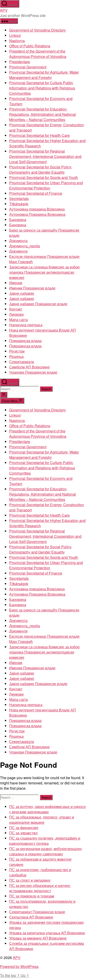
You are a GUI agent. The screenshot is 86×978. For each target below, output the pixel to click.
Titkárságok (18, 203)
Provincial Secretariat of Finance (35, 193)
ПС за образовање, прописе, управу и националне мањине (41, 819)
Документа (18, 240)
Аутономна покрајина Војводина (37, 209)
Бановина (17, 219)
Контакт (15, 309)
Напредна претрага (25, 324)
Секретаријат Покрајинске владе (37, 911)
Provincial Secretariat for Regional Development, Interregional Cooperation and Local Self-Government (45, 156)
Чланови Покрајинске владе (33, 372)
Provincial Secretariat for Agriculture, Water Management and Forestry (44, 75)
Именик (15, 282)
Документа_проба (24, 246)
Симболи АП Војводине (29, 367)
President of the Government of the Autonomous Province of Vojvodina (37, 54)
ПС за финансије (23, 827)
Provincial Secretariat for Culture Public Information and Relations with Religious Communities (42, 88)
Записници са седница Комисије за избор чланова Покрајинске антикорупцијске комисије (44, 272)
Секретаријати (21, 361)
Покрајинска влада (25, 340)
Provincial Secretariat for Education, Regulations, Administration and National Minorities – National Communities (42, 114)
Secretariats (19, 198)
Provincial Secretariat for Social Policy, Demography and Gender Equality (40, 169)
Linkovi (15, 35)
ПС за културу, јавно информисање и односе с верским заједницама (47, 809)
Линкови (16, 314)
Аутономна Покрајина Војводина (37, 214)
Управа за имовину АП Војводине (38, 938)
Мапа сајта (18, 319)
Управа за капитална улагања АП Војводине (47, 932)
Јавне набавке (21, 293)
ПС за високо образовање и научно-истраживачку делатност (40, 888)
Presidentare (19, 61)
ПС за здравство (23, 832)
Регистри (17, 351)
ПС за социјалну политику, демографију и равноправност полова (44, 840)
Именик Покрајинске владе (32, 288)
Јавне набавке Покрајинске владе (38, 303)
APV (4, 10)
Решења (16, 356)
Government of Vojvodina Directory (37, 30)
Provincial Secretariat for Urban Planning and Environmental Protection (46, 185)
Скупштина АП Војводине (31, 917)
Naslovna (17, 40)
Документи (18, 251)
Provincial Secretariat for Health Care (39, 135)
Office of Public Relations (29, 46)
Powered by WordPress (19, 966)
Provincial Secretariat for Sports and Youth (43, 177)
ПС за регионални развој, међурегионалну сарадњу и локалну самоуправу (45, 851)
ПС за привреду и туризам (31, 896)
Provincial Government (27, 67)
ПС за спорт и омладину (29, 880)
